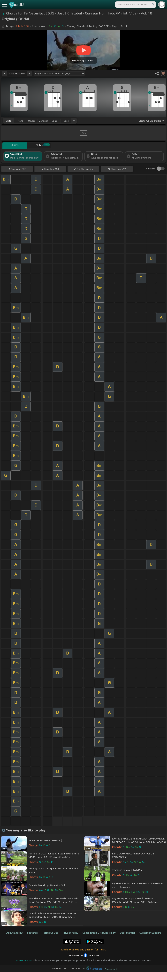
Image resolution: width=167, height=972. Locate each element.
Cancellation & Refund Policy (99, 932)
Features (32, 932)
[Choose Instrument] (73, 120)
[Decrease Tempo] (4, 73)
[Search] (153, 4)
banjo (55, 121)
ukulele (31, 121)
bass (66, 121)
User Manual (127, 932)
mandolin (43, 121)
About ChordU (14, 932)
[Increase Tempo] (29, 73)
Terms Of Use (50, 932)
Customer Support (150, 932)
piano (20, 121)
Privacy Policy (70, 932)
